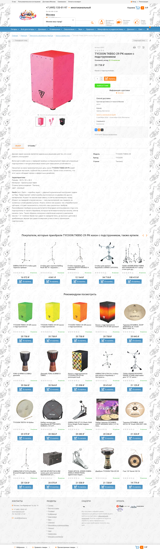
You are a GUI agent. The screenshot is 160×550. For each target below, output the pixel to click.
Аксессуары (52, 534)
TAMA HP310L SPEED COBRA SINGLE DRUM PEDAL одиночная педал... (79, 473)
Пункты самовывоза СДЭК (106, 115)
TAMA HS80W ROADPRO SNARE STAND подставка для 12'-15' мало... (133, 375)
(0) (23, 273)
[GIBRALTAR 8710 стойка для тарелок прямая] (25, 253)
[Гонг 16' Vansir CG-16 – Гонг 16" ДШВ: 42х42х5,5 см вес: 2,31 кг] (135, 458)
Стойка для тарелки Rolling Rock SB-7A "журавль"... (51, 267)
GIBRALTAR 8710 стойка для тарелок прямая (24, 267)
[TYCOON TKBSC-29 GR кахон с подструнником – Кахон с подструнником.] (25, 312)
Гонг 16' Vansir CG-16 (131, 471)
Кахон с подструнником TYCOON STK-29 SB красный (107, 326)
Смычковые (69, 29)
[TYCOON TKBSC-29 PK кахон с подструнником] (40, 121)
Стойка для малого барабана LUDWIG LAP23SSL (106, 267)
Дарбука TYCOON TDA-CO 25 (107, 471)
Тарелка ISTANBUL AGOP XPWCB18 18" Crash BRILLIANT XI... (133, 326)
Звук (80, 29)
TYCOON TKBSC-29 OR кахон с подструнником (79, 326)
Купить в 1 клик (102, 85)
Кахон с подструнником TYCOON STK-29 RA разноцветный (77, 375)
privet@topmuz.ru (21, 518)
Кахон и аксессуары (110, 134)
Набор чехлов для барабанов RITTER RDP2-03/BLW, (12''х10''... (51, 424)
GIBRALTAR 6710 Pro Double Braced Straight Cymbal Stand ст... (25, 473)
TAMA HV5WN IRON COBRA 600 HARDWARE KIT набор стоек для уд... (133, 267)
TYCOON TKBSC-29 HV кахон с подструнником (52, 326)
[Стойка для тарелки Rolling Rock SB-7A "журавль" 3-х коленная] (52, 253)
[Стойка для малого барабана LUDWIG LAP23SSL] (107, 253)
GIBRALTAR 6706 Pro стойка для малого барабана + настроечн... (106, 375)
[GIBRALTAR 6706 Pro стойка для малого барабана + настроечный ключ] (107, 361)
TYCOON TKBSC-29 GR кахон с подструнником (24, 326)
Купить (112, 79)
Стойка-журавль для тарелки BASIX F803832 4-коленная (78, 267)
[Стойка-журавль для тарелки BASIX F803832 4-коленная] (79, 253)
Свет (140, 29)
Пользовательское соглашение (29, 2)
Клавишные (55, 29)
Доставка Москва (49, 2)
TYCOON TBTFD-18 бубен (23, 422)
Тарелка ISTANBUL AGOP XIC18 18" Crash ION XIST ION (135, 423)
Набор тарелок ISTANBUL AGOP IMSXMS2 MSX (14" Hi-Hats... (107, 424)
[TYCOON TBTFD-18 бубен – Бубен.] (25, 409)
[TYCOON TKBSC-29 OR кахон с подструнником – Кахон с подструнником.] (80, 312)
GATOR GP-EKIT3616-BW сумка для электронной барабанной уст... (50, 473)
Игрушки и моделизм (55, 536)
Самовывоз (62, 2)
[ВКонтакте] (96, 130)
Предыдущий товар (21, 40)
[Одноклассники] (99, 130)
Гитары (14, 29)
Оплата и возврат (74, 2)
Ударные (90, 29)
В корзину (27, 281)
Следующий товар (139, 40)
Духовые (42, 29)
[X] (102, 130)
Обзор (18, 146)
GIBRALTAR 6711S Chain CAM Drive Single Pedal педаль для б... (80, 424)
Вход (134, 2)
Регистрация (143, 2)
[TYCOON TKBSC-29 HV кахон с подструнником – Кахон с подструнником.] (52, 312)
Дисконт (131, 29)
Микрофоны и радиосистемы (110, 29)
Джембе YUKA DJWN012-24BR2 (51, 374)
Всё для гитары (27, 29)
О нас (14, 2)
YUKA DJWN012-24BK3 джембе (22, 374)
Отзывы (32, 145)
